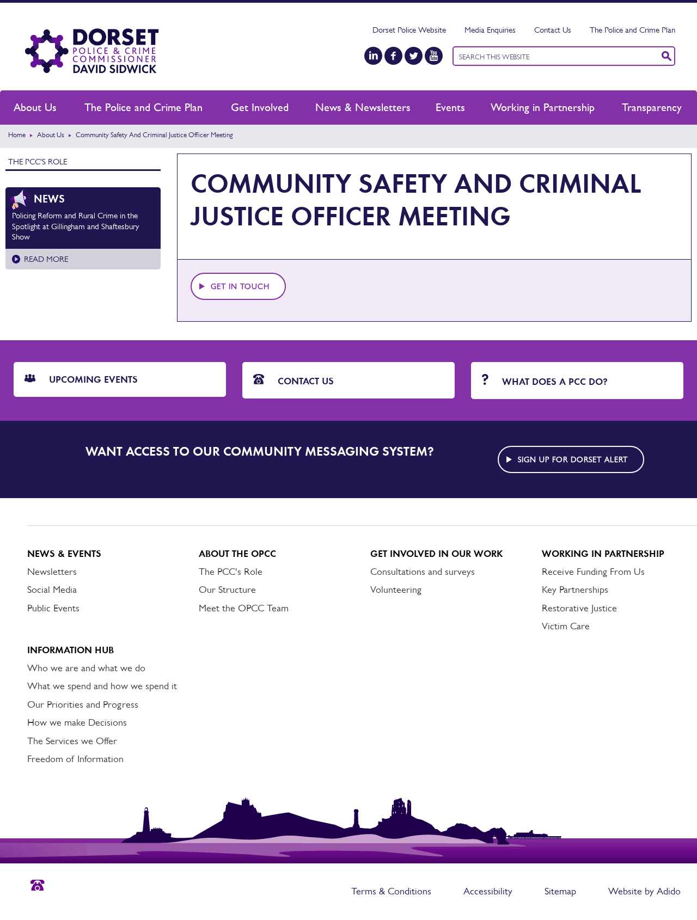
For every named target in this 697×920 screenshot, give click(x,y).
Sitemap (560, 891)
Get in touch (240, 286)
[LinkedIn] (373, 56)
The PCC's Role (37, 161)
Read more (46, 258)
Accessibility (487, 891)
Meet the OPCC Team (244, 608)
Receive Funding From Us (593, 571)
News (49, 198)
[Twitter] (414, 56)
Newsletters (52, 571)
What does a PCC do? (553, 382)
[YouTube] (434, 56)
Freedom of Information (75, 758)
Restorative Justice (579, 608)
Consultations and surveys (422, 571)
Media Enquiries (490, 29)
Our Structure (227, 589)
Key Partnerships (575, 589)
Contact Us (552, 29)
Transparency (652, 107)
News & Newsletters (363, 107)
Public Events (53, 608)
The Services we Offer (72, 740)
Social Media (52, 589)
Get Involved (260, 107)
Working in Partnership (543, 107)
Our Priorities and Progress (82, 704)
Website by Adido (644, 891)
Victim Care (566, 626)
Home (17, 135)
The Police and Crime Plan (632, 29)
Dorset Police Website (409, 29)
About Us (35, 107)
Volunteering (395, 589)
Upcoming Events (92, 379)
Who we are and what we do (86, 668)
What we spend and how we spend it (102, 685)
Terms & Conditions (391, 891)
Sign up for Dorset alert (573, 459)
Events (450, 107)
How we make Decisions (77, 722)
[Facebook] (393, 56)
